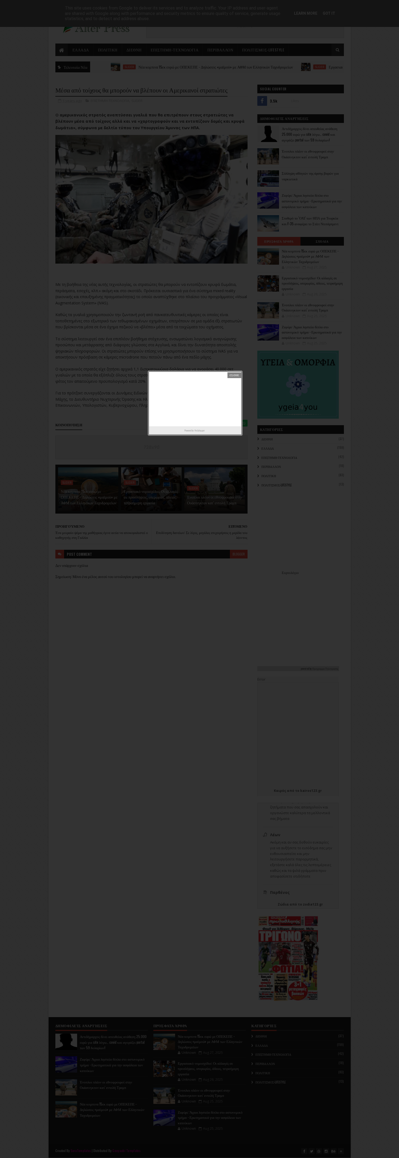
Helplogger (199, 430)
